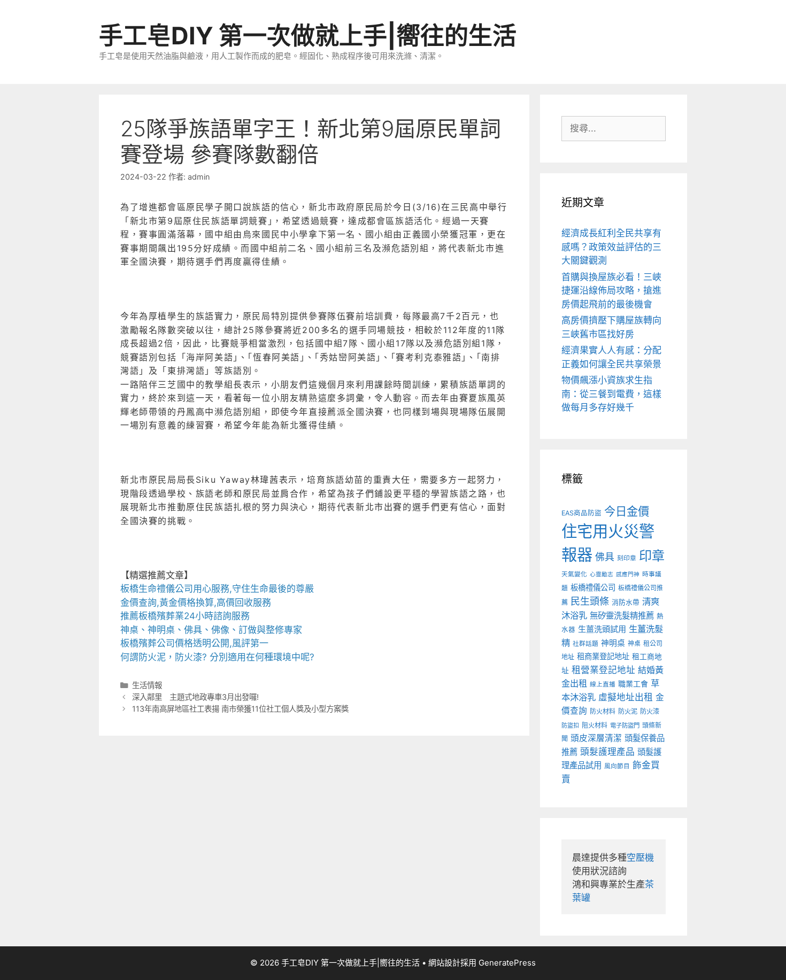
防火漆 (649, 711)
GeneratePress (507, 963)
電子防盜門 (624, 725)
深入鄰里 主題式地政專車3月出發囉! (195, 696)
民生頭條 (590, 601)
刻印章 (626, 558)
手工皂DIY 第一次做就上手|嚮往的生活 (308, 35)
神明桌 (613, 643)
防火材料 (602, 711)
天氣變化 (574, 574)
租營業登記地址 (603, 670)
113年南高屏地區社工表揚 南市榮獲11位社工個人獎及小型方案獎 (240, 708)
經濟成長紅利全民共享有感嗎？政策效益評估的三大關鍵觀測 (611, 247)
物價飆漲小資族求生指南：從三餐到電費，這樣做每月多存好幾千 (611, 394)
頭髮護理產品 (607, 751)
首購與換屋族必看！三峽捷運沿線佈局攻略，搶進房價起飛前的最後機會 (611, 291)
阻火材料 (594, 725)
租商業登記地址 (603, 656)
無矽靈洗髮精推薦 (622, 616)
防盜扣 (570, 725)
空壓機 (640, 857)
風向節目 (617, 766)
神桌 (634, 643)
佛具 (604, 556)
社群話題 (585, 643)
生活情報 (147, 685)
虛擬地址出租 (625, 697)
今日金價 (626, 511)
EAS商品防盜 (581, 513)
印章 (652, 556)
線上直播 (602, 684)
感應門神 (627, 574)
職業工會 (633, 683)
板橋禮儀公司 (593, 587)
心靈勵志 (601, 574)
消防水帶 (625, 602)
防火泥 (627, 711)
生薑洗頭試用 (602, 629)
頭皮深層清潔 (596, 738)
